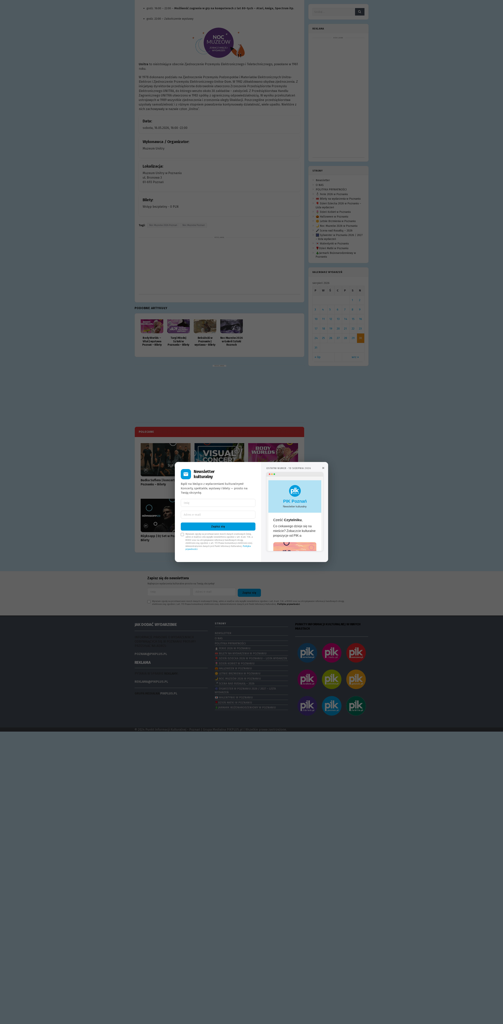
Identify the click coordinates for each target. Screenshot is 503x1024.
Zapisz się (218, 526)
